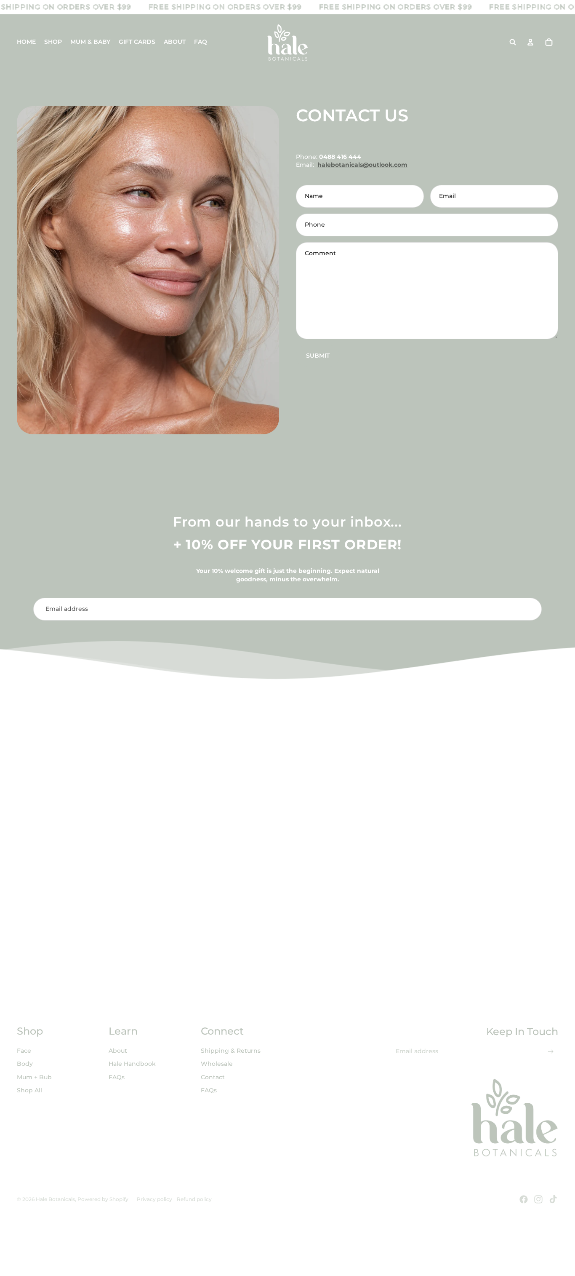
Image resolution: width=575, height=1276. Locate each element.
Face (24, 1050)
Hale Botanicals (55, 1199)
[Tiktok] (553, 1199)
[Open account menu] (530, 42)
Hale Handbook (132, 1063)
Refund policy (194, 1199)
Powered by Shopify (102, 1199)
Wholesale (217, 1063)
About (118, 1050)
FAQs (117, 1077)
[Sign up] (530, 609)
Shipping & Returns (231, 1050)
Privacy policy (154, 1199)
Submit (318, 355)
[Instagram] (538, 1199)
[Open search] (512, 42)
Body (25, 1063)
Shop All (29, 1090)
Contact (213, 1077)
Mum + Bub (34, 1077)
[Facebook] (524, 1199)
